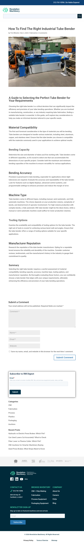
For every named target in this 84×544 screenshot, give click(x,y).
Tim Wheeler (14, 33)
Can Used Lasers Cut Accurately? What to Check (27, 437)
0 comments (43, 33)
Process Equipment (39, 499)
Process (11, 413)
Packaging (12, 420)
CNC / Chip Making (38, 491)
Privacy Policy (28, 540)
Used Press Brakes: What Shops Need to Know (26, 449)
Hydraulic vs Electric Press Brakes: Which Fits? (26, 433)
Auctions (11, 424)
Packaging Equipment (39, 503)
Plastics (11, 417)
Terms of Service (42, 540)
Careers (56, 495)
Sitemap (54, 540)
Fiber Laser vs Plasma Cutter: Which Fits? (24, 441)
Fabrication (34, 33)
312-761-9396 (58, 2)
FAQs (55, 499)
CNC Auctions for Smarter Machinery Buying (25, 445)
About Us (56, 491)
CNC (10, 405)
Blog (54, 503)
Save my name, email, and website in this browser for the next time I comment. (42, 352)
